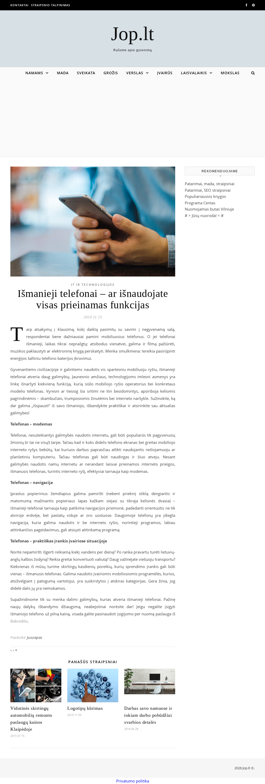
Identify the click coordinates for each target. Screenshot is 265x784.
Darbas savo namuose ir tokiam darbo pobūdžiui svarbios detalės (148, 715)
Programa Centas (200, 202)
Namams (34, 72)
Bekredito (19, 621)
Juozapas (34, 637)
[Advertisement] (132, 117)
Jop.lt (132, 33)
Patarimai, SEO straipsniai (208, 190)
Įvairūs (165, 72)
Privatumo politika (132, 780)
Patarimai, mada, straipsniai (209, 183)
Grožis (111, 72)
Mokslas (230, 72)
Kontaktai (19, 5)
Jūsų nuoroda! (204, 215)
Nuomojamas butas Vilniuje (209, 209)
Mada (63, 72)
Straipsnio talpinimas (50, 5)
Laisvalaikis (194, 72)
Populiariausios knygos (205, 196)
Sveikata (86, 72)
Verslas (134, 72)
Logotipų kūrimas (85, 708)
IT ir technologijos (93, 284)
